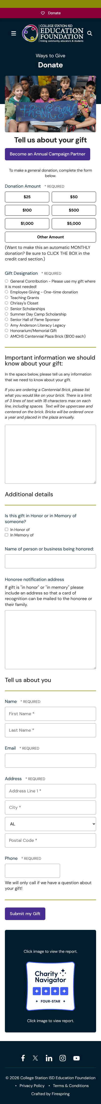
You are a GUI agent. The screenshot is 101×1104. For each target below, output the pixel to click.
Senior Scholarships (27, 308)
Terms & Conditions (71, 1085)
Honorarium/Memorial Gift (33, 330)
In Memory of (21, 535)
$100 (27, 210)
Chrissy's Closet (23, 303)
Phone (12, 858)
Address (14, 779)
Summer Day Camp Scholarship (37, 314)
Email (11, 748)
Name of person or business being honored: (49, 549)
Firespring (61, 1093)
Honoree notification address (34, 579)
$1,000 (27, 223)
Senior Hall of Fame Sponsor (34, 319)
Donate (54, 13)
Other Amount (50, 237)
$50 (73, 196)
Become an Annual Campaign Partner (47, 154)
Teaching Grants (24, 297)
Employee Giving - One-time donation (43, 292)
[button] (13, 33)
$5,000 (74, 223)
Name (11, 701)
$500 (74, 210)
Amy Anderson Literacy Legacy (37, 325)
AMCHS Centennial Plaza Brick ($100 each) (47, 336)
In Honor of (19, 529)
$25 (27, 196)
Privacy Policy (32, 1085)
